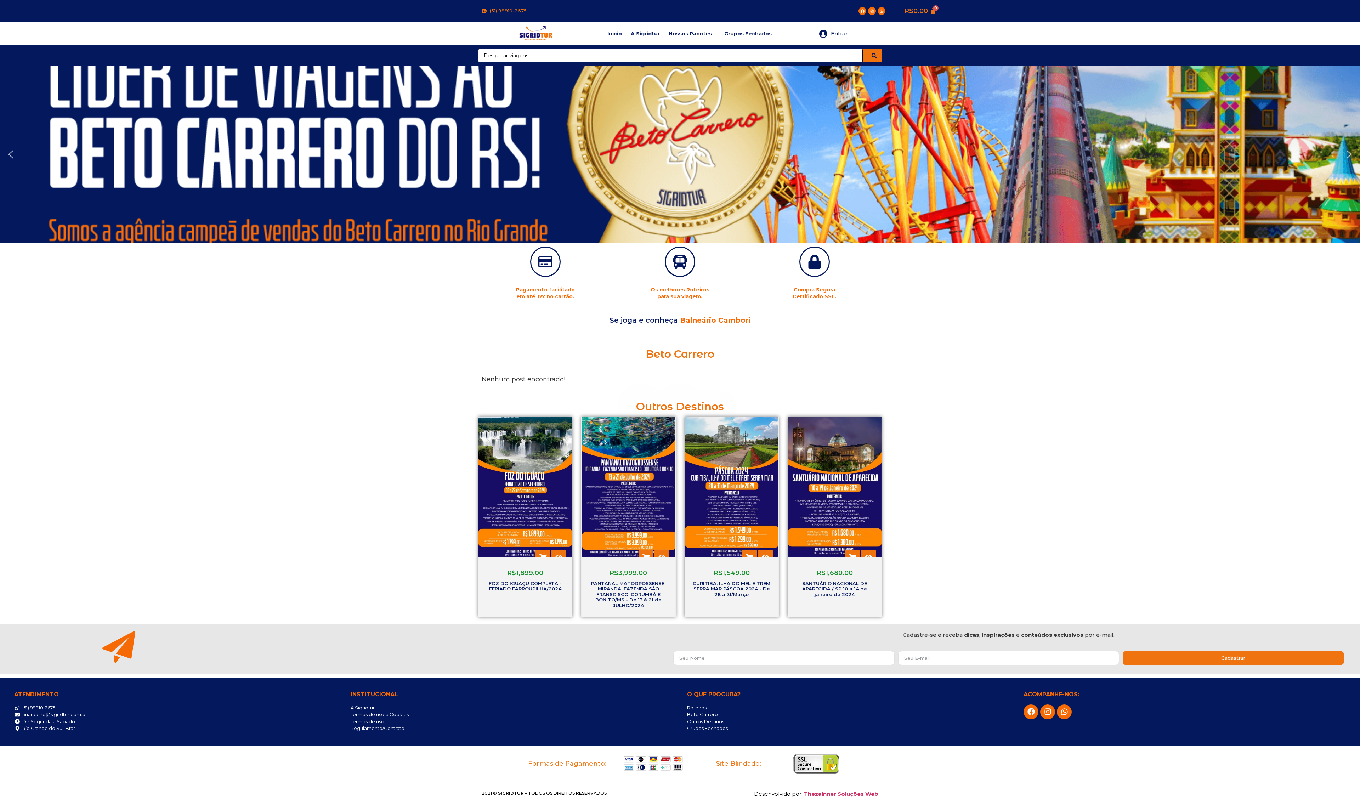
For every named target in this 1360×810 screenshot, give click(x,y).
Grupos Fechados (748, 33)
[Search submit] (874, 55)
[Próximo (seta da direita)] (1347, 405)
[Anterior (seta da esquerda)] (12, 405)
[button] (11, 154)
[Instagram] (872, 11)
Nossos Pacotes (690, 33)
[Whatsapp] (881, 11)
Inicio (614, 33)
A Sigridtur (645, 33)
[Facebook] (862, 11)
